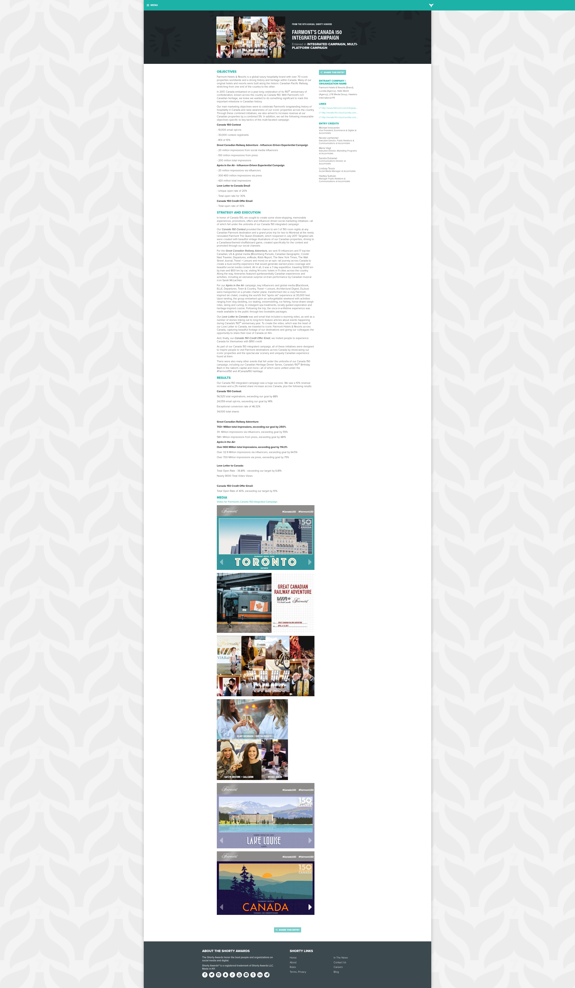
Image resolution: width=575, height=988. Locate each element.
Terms (293, 971)
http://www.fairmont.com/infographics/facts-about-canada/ (351, 108)
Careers (338, 967)
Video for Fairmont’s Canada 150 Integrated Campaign (247, 501)
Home (293, 957)
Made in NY (208, 968)
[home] (431, 5)
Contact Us (340, 962)
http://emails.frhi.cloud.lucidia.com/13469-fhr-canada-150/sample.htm (356, 117)
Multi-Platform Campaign (325, 46)
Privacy (302, 971)
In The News (341, 957)
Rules (293, 967)
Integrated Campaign (326, 44)
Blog (336, 971)
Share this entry (334, 72)
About (293, 962)
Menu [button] (154, 5)
